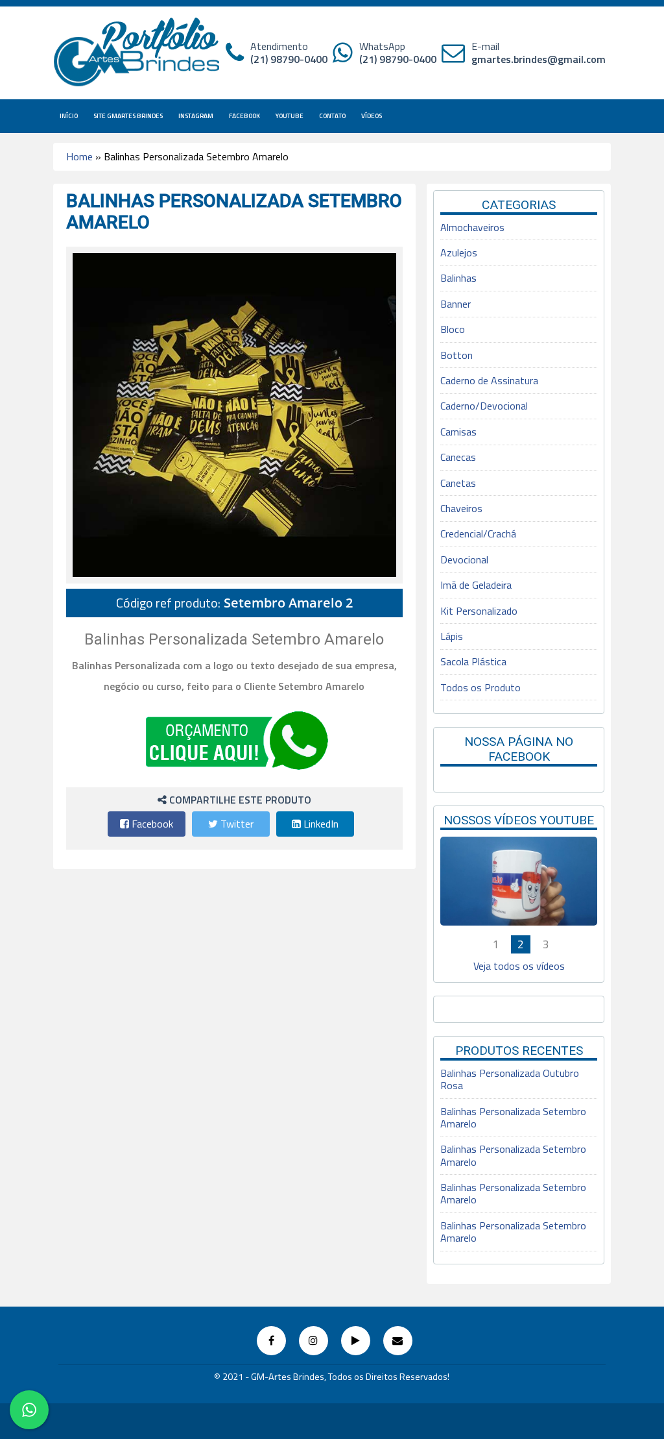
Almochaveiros (472, 227)
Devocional (464, 559)
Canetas (458, 483)
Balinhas (458, 278)
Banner (455, 304)
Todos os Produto (480, 687)
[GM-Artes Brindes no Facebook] (271, 1340)
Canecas (458, 457)
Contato (332, 116)
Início (69, 116)
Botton (456, 355)
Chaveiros (461, 508)
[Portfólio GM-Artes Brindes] (137, 52)
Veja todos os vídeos (519, 966)
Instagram (195, 116)
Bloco (452, 329)
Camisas (458, 431)
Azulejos (458, 252)
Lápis (451, 636)
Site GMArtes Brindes (128, 116)
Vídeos (371, 116)
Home (79, 156)
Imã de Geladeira (476, 585)
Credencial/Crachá (478, 533)
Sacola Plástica (473, 661)
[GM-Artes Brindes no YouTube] (355, 1340)
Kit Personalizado (478, 611)
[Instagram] (313, 1340)
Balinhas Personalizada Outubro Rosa (509, 1079)
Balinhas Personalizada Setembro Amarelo (513, 1117)
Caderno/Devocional (484, 405)
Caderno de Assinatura (489, 380)
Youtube (289, 116)
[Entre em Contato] (397, 1340)
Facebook (244, 116)
